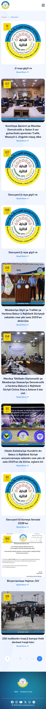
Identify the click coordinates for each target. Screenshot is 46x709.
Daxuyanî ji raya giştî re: (23, 194)
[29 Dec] (23, 613)
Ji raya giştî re (23, 68)
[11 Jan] (23, 42)
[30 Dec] (23, 555)
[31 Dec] (23, 425)
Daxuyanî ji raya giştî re (23, 252)
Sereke (4, 17)
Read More (21, 72)
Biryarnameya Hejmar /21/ (23, 581)
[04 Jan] (23, 353)
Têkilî (16, 692)
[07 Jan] (23, 100)
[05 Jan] (23, 226)
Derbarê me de (26, 692)
